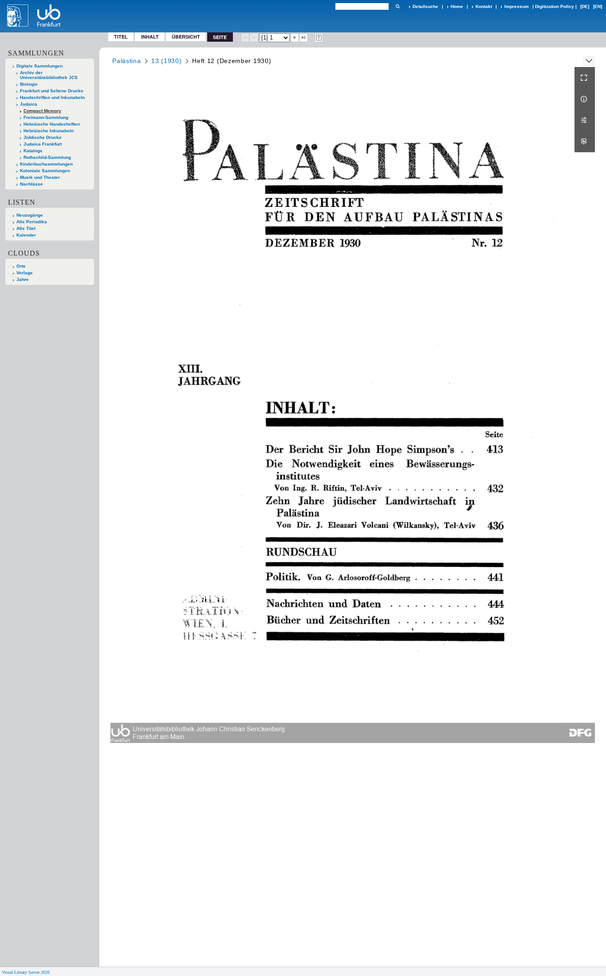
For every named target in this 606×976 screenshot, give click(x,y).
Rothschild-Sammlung (47, 157)
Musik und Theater (40, 177)
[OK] (397, 6)
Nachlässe (31, 184)
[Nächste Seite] (295, 37)
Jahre (22, 279)
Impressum (516, 6)
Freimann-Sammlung (46, 117)
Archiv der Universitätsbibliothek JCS (49, 75)
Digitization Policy (554, 6)
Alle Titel (25, 228)
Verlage (24, 272)
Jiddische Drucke (43, 137)
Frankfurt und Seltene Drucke (51, 90)
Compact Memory (42, 110)
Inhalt (150, 36)
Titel (121, 36)
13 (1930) (166, 60)
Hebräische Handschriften (52, 124)
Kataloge (33, 150)
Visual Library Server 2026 (26, 972)
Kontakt (484, 6)
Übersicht (186, 36)
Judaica (28, 104)
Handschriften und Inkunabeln (52, 97)
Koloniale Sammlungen (45, 170)
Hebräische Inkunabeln (49, 130)
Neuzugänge (29, 215)
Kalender (26, 235)
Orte (21, 266)
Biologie (29, 84)
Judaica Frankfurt (43, 144)
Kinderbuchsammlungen (46, 164)
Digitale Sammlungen (39, 65)
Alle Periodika (31, 221)
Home (457, 6)
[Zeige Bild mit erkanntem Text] (319, 37)
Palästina (126, 60)
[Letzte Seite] (303, 37)
